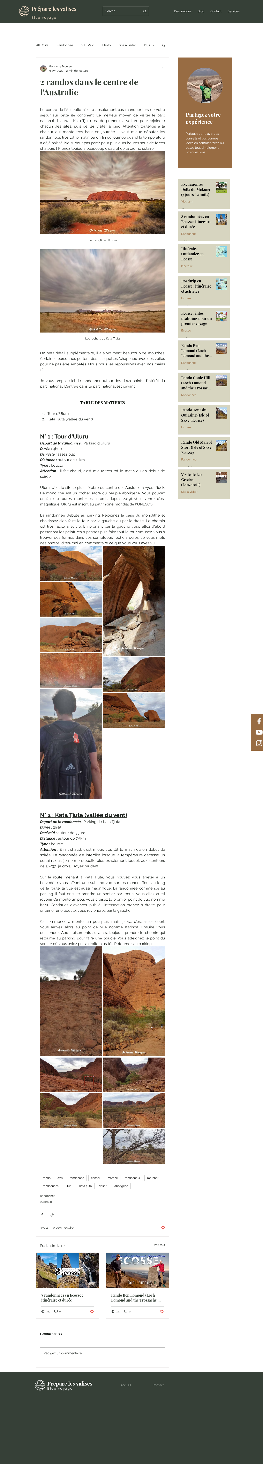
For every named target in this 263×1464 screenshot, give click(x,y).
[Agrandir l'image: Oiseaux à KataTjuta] (134, 1146)
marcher (152, 1178)
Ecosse (186, 298)
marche (112, 1178)
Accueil (125, 1385)
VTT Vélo (87, 45)
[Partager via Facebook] (42, 1215)
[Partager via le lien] (52, 1215)
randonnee (77, 1178)
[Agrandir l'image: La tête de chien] (134, 710)
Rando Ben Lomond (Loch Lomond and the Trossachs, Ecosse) (134, 1298)
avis (60, 1178)
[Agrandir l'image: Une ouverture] (134, 601)
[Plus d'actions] (162, 68)
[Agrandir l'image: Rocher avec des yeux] (71, 563)
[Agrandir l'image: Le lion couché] (134, 674)
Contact (158, 1385)
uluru (69, 1186)
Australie (46, 1201)
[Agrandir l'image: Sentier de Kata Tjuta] (71, 1001)
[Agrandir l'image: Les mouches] (71, 744)
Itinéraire (187, 266)
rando (47, 1178)
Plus (147, 45)
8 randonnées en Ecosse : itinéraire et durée (62, 1298)
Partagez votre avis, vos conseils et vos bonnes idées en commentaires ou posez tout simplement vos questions (205, 143)
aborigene (121, 1186)
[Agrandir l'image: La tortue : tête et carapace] (71, 599)
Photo (106, 45)
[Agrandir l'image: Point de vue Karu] (71, 1075)
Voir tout (159, 1244)
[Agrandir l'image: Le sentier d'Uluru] (71, 635)
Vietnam (187, 201)
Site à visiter (127, 45)
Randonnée (65, 45)
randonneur (132, 1178)
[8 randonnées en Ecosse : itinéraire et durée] (67, 1270)
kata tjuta (85, 1186)
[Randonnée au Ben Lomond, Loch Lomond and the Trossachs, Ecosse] (137, 1270)
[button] (183, 11)
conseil (95, 1178)
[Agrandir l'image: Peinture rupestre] (71, 670)
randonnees (51, 1186)
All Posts (42, 45)
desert (103, 1186)
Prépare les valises (53, 8)
